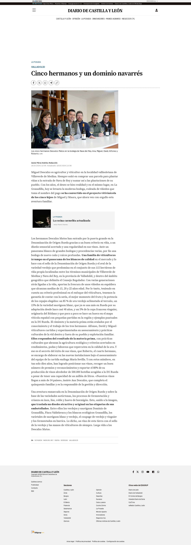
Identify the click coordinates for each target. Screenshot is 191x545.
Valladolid (73, 440)
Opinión (76, 19)
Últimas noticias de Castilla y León (108, 521)
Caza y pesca (101, 502)
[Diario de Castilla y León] (95, 10)
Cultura (98, 493)
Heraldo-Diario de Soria (137, 499)
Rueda (57, 440)
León (65, 499)
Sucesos (99, 499)
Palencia (67, 505)
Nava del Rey (48, 440)
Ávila (65, 493)
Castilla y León (63, 19)
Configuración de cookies (115, 541)
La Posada (86, 19)
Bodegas (64, 440)
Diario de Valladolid (135, 493)
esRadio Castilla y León (137, 505)
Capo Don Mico (47, 4)
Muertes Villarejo (61, 4)
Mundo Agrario (113, 19)
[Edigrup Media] (37, 532)
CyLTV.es (132, 502)
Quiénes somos (36, 482)
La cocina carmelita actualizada (71, 220)
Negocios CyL (128, 19)
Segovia (66, 512)
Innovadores (98, 19)
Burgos (66, 496)
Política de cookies (98, 541)
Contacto (34, 488)
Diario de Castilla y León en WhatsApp (128, 4)
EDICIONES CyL (151, 1)
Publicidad (35, 485)
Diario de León (134, 490)
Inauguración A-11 (75, 4)
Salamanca (68, 509)
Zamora (66, 521)
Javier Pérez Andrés (39, 163)
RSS (32, 491)
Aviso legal (70, 541)
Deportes (99, 496)
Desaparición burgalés (92, 4)
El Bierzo (67, 502)
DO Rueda (38, 440)
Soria (65, 515)
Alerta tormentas (107, 4)
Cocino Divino (101, 505)
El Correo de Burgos (135, 496)
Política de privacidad (83, 541)
